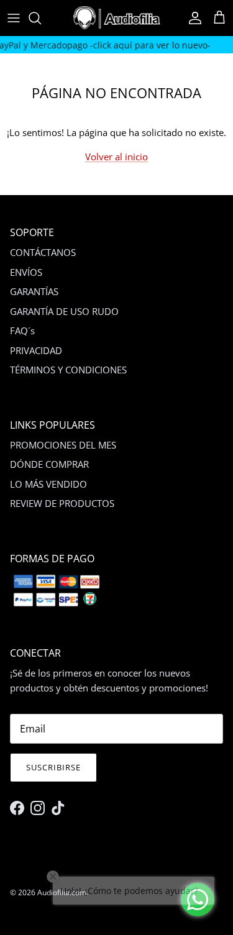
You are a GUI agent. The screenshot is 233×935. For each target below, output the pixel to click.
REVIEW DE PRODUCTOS (62, 503)
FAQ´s (22, 330)
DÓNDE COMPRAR (49, 464)
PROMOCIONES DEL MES (63, 445)
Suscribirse (53, 767)
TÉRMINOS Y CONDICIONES (68, 369)
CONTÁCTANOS (43, 252)
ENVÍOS (26, 272)
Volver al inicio (116, 156)
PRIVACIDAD (36, 350)
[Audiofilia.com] (116, 17)
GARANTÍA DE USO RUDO (64, 311)
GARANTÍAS (34, 291)
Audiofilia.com (61, 892)
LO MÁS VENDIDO (48, 484)
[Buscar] (41, 18)
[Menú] (13, 18)
